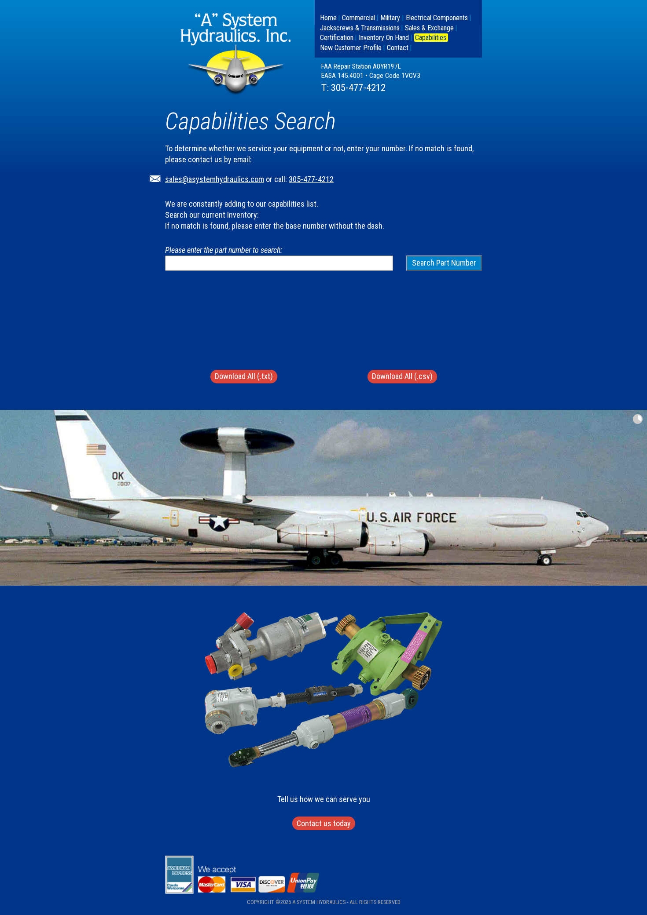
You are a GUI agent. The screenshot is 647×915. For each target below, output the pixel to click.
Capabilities (430, 37)
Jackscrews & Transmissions (360, 28)
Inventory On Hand (384, 37)
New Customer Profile (351, 48)
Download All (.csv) (402, 376)
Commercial (358, 18)
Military (390, 18)
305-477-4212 (358, 88)
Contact (397, 48)
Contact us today (324, 823)
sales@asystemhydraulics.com (214, 179)
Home (328, 18)
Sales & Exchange (429, 28)
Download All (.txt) (244, 376)
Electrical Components (437, 18)
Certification (336, 37)
